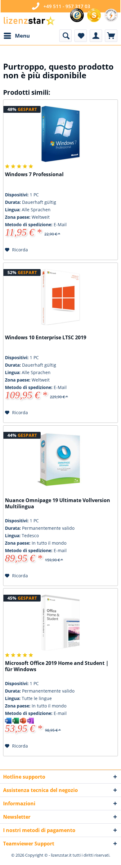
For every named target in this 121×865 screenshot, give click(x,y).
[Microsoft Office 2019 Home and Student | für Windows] (60, 623)
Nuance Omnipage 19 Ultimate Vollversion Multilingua (57, 503)
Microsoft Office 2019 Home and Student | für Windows (57, 666)
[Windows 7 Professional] (60, 134)
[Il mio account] (96, 36)
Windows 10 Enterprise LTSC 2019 (45, 337)
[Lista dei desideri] (80, 36)
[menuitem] (16, 36)
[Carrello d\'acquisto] (111, 36)
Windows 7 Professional (34, 174)
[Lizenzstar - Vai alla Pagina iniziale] (29, 21)
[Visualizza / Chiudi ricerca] (65, 36)
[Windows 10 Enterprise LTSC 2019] (60, 297)
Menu (22, 35)
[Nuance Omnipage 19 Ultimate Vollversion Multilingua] (60, 460)
